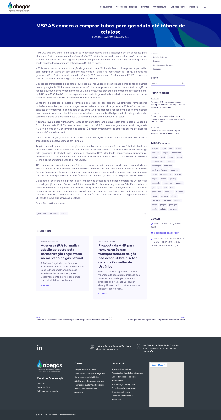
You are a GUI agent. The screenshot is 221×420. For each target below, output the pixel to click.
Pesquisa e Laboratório (122, 396)
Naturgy (164, 196)
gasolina (179, 183)
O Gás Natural (160, 7)
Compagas (156, 166)
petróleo (167, 200)
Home (155, 53)
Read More (46, 285)
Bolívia (154, 157)
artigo (178, 148)
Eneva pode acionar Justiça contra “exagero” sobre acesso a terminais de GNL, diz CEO (168, 119)
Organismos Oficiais (121, 392)
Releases (156, 61)
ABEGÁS (155, 148)
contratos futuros (159, 170)
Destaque (157, 69)
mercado (179, 192)
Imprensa (193, 7)
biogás (165, 153)
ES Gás (154, 179)
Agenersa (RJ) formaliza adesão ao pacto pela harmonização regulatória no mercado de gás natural (62, 251)
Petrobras (156, 200)
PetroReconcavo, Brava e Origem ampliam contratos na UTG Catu (165, 132)
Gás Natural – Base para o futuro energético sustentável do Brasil (89, 383)
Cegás (171, 157)
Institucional (106, 7)
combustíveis (157, 161)
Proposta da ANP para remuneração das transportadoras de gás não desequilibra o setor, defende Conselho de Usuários (117, 256)
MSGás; (64, 213)
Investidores (117, 381)
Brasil (163, 157)
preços (163, 205)
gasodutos (167, 183)
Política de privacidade (47, 391)
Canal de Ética (43, 387)
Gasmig (173, 179)
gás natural (41, 213)
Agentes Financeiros (121, 369)
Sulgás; (163, 209)
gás (171, 187)
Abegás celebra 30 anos (85, 370)
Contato (41, 383)
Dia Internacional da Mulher (87, 377)
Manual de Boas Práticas (85, 389)
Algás (164, 148)
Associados (121, 7)
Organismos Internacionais (124, 388)
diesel (154, 174)
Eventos (145, 7)
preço (154, 205)
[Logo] (19, 7)
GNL (159, 187)
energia (178, 174)
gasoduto (54, 213)
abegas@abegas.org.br (166, 232)
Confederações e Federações (125, 377)
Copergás (174, 170)
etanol (163, 179)
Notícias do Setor (160, 57)
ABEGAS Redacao (113, 37)
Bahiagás (155, 153)
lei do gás (168, 192)
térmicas (173, 209)
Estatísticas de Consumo (163, 65)
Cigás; (179, 157)
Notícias (133, 7)
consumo (168, 166)
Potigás (177, 200)
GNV (165, 187)
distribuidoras (166, 174)
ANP (170, 148)
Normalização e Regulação (124, 384)
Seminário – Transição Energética (89, 373)
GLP (153, 187)
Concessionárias (178, 7)
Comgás (170, 161)
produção (173, 205)
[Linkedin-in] (39, 347)
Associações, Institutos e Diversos (127, 373)
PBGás (174, 196)
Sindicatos (116, 399)
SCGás (154, 209)
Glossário (78, 392)
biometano (176, 153)
